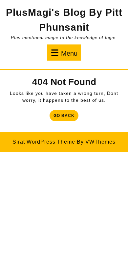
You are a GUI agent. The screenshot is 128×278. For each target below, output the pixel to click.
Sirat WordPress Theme (43, 142)
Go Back (65, 116)
